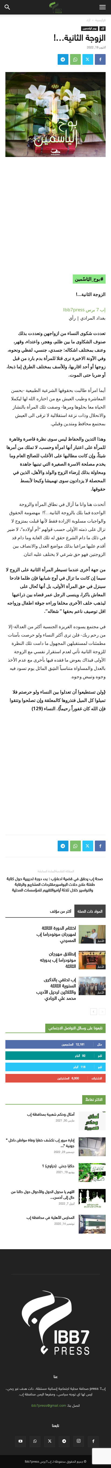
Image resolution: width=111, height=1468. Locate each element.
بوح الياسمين (89, 28)
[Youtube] (20, 1441)
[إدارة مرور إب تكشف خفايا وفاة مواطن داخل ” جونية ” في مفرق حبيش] (92, 1146)
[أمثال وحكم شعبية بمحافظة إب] (92, 1121)
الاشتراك (97, 1078)
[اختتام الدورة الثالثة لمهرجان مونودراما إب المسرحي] (92, 934)
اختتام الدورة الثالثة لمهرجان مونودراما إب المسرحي (56, 934)
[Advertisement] (55, 219)
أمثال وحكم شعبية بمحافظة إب (50, 1114)
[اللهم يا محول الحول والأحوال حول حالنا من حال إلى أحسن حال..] (92, 1198)
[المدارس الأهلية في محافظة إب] (92, 1224)
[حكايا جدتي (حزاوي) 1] (92, 1172)
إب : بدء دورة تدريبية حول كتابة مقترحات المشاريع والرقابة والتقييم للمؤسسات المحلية (31, 884)
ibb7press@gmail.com (48, 1405)
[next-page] (93, 1011)
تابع (100, 1056)
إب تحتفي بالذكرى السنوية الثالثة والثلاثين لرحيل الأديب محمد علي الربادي (56, 989)
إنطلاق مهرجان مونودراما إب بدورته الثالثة (58, 960)
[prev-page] (102, 1011)
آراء (88, 20)
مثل (99, 1044)
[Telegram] (63, 59)
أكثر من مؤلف (60, 911)
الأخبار (101, 941)
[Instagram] (78, 1441)
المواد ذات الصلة (90, 911)
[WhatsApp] (75, 59)
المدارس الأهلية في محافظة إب (50, 1217)
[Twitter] (87, 59)
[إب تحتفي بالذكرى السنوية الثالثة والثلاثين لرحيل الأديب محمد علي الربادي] (92, 986)
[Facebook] (100, 59)
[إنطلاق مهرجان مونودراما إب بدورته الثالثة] (92, 960)
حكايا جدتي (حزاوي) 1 (58, 1166)
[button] (102, 7)
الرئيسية (100, 20)
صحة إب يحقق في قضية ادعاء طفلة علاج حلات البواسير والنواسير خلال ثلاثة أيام (79, 884)
